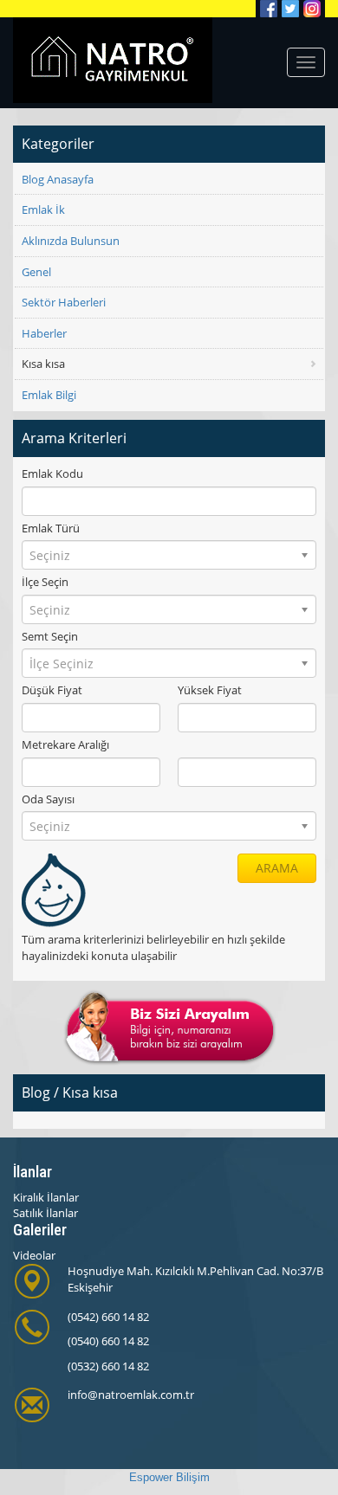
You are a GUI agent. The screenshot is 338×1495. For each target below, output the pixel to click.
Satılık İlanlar (45, 1213)
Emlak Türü (51, 528)
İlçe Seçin (45, 582)
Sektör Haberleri (64, 302)
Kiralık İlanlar (46, 1197)
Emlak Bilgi (49, 395)
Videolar (34, 1255)
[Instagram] (312, 8)
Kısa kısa (43, 363)
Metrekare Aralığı (65, 744)
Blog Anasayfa (58, 179)
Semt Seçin (50, 636)
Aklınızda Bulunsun (71, 240)
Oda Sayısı (48, 799)
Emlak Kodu (52, 473)
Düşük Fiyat (52, 690)
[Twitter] (290, 8)
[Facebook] (268, 8)
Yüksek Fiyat (210, 690)
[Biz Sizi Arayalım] (169, 1026)
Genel (36, 272)
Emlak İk (43, 209)
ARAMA (277, 868)
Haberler (44, 333)
